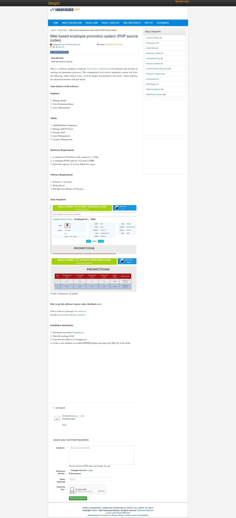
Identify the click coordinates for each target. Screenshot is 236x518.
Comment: (60, 448)
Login (90, 470)
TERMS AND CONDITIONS (113, 508)
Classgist (53, 3)
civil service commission (98, 68)
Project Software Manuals (70, 44)
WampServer (78, 332)
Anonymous (75, 473)
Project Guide (92, 22)
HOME (85, 508)
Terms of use (130, 515)
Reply (64, 425)
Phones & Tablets (153, 63)
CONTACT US (130, 508)
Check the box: (61, 488)
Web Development (154, 89)
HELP (151, 508)
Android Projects (153, 37)
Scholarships (151, 79)
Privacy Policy (118, 515)
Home (56, 22)
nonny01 (61, 47)
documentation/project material (71, 314)
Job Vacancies (163, 22)
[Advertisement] (129, 13)
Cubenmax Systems (145, 510)
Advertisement (94, 515)
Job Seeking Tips (153, 58)
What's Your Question (72, 22)
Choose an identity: (60, 472)
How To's (149, 22)
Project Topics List (110, 22)
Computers (151, 43)
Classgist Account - (81, 470)
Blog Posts (62, 30)
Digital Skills (151, 48)
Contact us (106, 515)
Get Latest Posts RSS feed (119, 512)
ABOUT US (142, 508)
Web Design (151, 84)
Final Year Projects (132, 22)
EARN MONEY (95, 508)
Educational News (153, 53)
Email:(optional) (61, 480)
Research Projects (154, 74)
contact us (81, 311)
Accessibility (143, 515)
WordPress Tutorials (154, 94)
